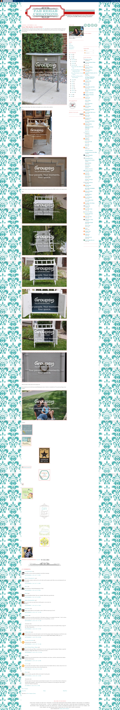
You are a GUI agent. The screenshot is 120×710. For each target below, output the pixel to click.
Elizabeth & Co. (88, 118)
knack (86, 147)
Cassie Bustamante (28, 571)
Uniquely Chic (88, 231)
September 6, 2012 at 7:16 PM (32, 575)
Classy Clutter (88, 100)
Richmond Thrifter (88, 191)
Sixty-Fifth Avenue (88, 209)
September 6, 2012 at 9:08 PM (32, 597)
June (73, 83)
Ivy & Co (26, 663)
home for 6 (87, 131)
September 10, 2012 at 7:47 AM (33, 620)
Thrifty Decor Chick (89, 219)
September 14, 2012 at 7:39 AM (33, 644)
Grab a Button (71, 47)
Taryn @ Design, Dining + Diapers (31, 647)
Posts (86, 50)
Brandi (26, 593)
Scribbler (26, 615)
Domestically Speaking (89, 109)
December (74, 59)
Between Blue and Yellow (90, 87)
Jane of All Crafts (88, 141)
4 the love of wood (88, 59)
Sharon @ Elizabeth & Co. (30, 578)
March (73, 88)
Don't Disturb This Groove (90, 112)
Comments (87, 53)
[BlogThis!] (44, 559)
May (73, 85)
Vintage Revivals (88, 237)
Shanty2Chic (87, 206)
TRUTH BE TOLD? (89, 222)
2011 (71, 94)
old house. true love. (89, 168)
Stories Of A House (88, 211)
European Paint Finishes (90, 121)
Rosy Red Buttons (88, 197)
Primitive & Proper (89, 179)
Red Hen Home (88, 185)
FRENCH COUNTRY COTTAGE (89, 127)
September (74, 65)
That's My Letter (88, 216)
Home (44, 690)
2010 (71, 96)
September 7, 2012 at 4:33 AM (33, 605)
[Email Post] (41, 559)
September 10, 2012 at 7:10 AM (33, 612)
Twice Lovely (87, 225)
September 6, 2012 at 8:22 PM (32, 590)
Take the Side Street (89, 213)
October (73, 63)
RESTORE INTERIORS (90, 188)
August (73, 79)
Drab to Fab (87, 115)
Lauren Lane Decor (89, 150)
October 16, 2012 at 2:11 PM (32, 685)
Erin (26, 655)
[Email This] (43, 559)
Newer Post (24, 690)
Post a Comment (25, 688)
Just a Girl (87, 144)
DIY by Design (88, 106)
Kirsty (26, 586)
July (72, 81)
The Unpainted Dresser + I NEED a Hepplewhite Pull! (77, 70)
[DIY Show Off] (44, 522)
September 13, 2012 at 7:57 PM (33, 628)
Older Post (65, 690)
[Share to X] (46, 559)
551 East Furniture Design (90, 62)
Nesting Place (87, 166)
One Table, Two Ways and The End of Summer (77, 76)
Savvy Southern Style (89, 200)
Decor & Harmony (88, 103)
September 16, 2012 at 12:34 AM (33, 652)
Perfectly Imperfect (89, 170)
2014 (71, 54)
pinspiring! (87, 173)
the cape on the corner (29, 640)
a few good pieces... (88, 70)
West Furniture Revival (89, 240)
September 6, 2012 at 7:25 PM (32, 583)
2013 (71, 56)
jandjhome (87, 138)
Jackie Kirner (27, 608)
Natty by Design (88, 163)
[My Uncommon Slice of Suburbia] (44, 535)
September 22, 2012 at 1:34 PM (33, 675)
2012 (71, 58)
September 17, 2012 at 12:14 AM (33, 669)
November (74, 61)
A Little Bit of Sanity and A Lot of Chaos (91, 73)
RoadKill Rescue (88, 194)
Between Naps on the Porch (90, 89)
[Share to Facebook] (47, 559)
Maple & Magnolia (89, 155)
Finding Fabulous (88, 124)
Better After (87, 84)
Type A (86, 228)
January (73, 92)
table (44, 28)
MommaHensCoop (88, 158)
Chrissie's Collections (89, 92)
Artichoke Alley (88, 81)
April (73, 87)
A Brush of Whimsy (89, 67)
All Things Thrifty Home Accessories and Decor (90, 77)
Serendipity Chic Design (89, 203)
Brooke (26, 672)
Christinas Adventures (89, 94)
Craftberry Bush (28, 632)
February (73, 90)
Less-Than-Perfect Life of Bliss (91, 152)
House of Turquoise (89, 135)
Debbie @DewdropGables (30, 600)
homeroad (87, 132)
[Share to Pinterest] (48, 559)
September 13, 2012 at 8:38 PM (33, 637)
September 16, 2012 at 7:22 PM (33, 660)
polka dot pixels (64, 708)
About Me (71, 45)
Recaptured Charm (89, 182)
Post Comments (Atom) (31, 693)
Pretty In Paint (88, 176)
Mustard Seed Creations (89, 160)
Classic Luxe (87, 97)
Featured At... (71, 48)
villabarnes (87, 234)
